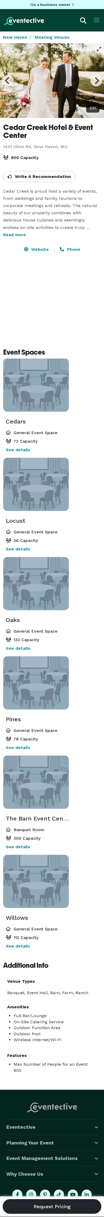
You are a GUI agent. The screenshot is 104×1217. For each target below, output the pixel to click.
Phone (73, 249)
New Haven (15, 37)
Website (39, 249)
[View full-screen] (99, 49)
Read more (14, 234)
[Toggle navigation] (96, 20)
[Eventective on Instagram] (31, 1195)
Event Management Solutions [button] (42, 1158)
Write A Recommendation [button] (42, 176)
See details (18, 449)
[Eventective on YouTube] (73, 1195)
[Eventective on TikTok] (59, 1195)
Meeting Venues (52, 37)
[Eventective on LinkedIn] (87, 1195)
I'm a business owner (50, 4)
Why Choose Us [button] (24, 1174)
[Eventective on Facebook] (17, 1195)
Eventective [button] (20, 1127)
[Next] (96, 80)
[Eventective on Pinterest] (45, 1195)
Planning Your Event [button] (30, 1142)
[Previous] (8, 80)
